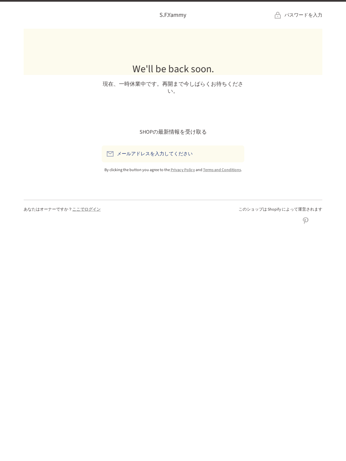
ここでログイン (86, 209)
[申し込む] (235, 153)
